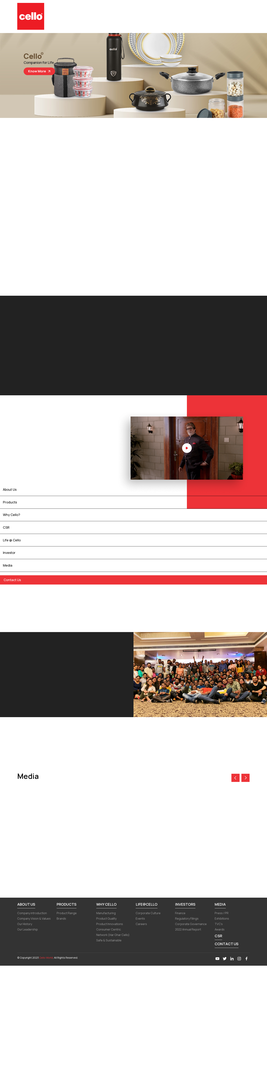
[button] (245, 778)
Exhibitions (222, 919)
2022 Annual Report (188, 929)
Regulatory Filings (187, 919)
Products (66, 904)
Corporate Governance (191, 924)
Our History (24, 924)
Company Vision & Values (34, 919)
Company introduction (32, 913)
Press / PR (221, 913)
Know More (33, 71)
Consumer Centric (108, 929)
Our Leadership (27, 929)
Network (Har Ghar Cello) (113, 935)
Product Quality (106, 919)
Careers (141, 924)
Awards (219, 929)
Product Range (67, 913)
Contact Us (226, 943)
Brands (61, 919)
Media (220, 904)
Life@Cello (146, 904)
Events (140, 919)
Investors (185, 904)
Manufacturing (106, 913)
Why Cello (106, 904)
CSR (218, 935)
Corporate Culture (148, 913)
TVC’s (219, 924)
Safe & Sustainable (109, 940)
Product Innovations (109, 924)
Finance (180, 913)
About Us (26, 904)
